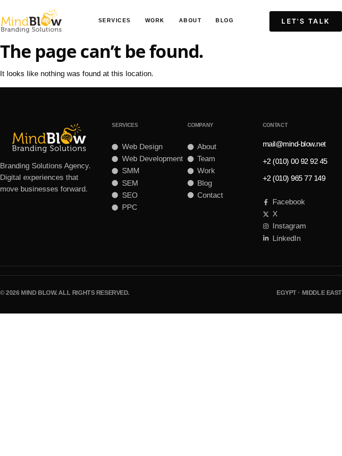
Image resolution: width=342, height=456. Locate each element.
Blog (224, 20)
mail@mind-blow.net (294, 144)
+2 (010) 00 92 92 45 (295, 161)
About (190, 20)
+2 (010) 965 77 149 (294, 178)
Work (155, 20)
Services (114, 20)
